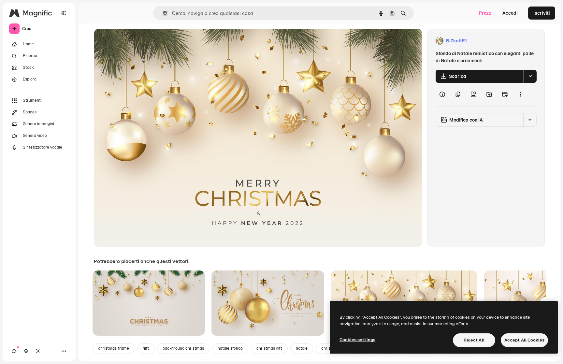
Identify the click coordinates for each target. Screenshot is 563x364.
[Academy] (26, 351)
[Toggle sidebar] (64, 13)
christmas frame (113, 348)
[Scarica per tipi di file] (530, 76)
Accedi (510, 13)
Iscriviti (541, 13)
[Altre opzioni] (520, 94)
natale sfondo (230, 348)
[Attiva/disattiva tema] (38, 351)
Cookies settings (357, 339)
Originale (136, 41)
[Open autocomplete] (162, 13)
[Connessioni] (14, 351)
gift (146, 348)
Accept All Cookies (524, 340)
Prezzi (486, 13)
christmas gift (269, 348)
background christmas (183, 348)
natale (302, 348)
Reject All (474, 340)
